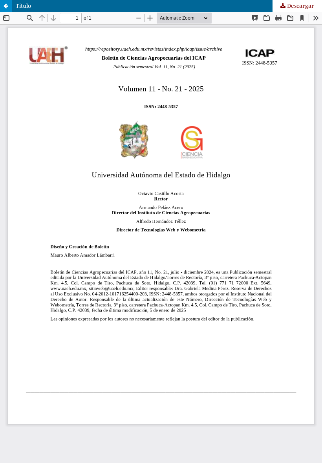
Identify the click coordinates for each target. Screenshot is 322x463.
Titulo (23, 5)
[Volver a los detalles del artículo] (6, 6)
